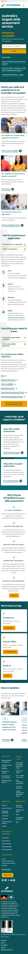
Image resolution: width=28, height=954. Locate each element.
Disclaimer (4, 940)
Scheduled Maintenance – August (13, 74)
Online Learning (6, 843)
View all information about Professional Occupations (14, 403)
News (17, 814)
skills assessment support (16, 317)
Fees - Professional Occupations (19, 782)
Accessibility (4, 945)
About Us (14, 595)
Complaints (5, 815)
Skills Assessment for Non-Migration (7, 767)
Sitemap (3, 947)
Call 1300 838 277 (10, 652)
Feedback (5, 818)
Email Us (7, 675)
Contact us (7, 875)
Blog (24, 722)
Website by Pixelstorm (7, 949)
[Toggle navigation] (23, 5)
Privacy (3, 942)
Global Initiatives (7, 846)
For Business (5, 838)
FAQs (17, 822)
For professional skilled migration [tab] (11, 338)
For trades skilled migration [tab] (9, 345)
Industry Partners (7, 808)
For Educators (6, 840)
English (4, 1)
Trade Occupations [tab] (9, 249)
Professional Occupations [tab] (12, 244)
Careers (4, 826)
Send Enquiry (9, 628)
